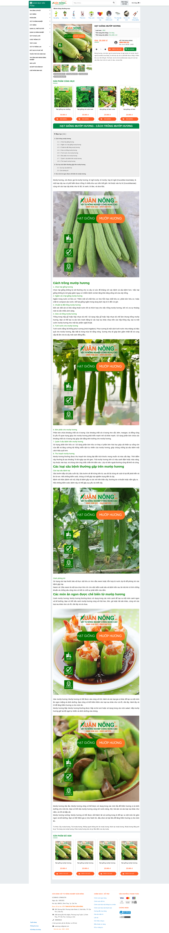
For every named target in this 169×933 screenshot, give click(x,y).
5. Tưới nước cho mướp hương (69, 153)
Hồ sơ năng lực (98, 927)
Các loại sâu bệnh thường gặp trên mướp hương (70, 164)
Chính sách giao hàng (100, 898)
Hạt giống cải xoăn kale (63, 109)
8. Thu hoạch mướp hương (67, 161)
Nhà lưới (33, 63)
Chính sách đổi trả (99, 901)
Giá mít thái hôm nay (36, 66)
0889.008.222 (124, 42)
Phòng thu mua (34, 926)
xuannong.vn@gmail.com (62, 926)
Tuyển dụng (33, 922)
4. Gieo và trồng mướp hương (68, 150)
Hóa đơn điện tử (98, 914)
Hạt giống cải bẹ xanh (129, 109)
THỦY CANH (33, 43)
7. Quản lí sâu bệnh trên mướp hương (70, 158)
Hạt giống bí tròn (72, 74)
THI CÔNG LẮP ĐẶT (35, 10)
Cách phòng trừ (64, 170)
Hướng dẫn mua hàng (100, 911)
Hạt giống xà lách (107, 109)
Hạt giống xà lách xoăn (85, 109)
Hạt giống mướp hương (63, 863)
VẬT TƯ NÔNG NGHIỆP (36, 21)
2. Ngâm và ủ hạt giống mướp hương (70, 144)
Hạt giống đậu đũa (60, 76)
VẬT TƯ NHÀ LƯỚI (35, 36)
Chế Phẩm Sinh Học (36, 70)
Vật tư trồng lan (35, 46)
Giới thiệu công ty (99, 921)
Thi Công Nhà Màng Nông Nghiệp (38, 58)
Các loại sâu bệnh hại (66, 168)
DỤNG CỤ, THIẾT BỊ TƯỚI (37, 28)
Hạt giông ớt (83, 74)
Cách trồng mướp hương (63, 138)
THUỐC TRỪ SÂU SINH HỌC (38, 54)
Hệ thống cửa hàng (35, 929)
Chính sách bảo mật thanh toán (103, 908)
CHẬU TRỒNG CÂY (35, 39)
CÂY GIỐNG (33, 25)
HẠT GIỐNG (33, 14)
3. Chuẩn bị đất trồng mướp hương (70, 147)
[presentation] (56, 96)
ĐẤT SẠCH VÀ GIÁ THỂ (36, 50)
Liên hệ (96, 917)
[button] (89, 43)
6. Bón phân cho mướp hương (68, 155)
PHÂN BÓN (33, 17)
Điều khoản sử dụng (100, 924)
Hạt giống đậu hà (59, 74)
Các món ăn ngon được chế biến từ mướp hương (71, 174)
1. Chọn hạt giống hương (67, 142)
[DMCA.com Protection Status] (125, 918)
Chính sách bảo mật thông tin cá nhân (105, 904)
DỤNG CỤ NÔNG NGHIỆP (37, 32)
